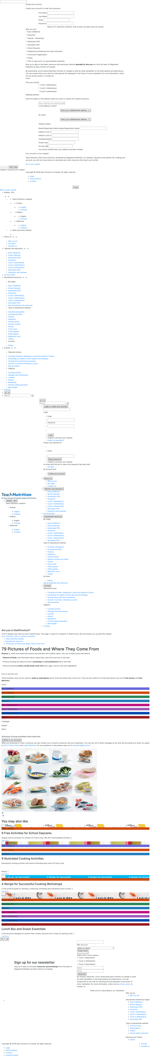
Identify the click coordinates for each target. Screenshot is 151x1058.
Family (30, 58)
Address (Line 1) (45, 132)
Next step (13, 167)
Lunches (11, 377)
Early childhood (14, 253)
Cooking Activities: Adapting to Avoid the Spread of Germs (31, 356)
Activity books (14, 322)
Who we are (12, 241)
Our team (11, 244)
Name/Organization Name (49, 128)
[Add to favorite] (4, 825)
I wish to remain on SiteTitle (24, 636)
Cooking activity (14, 373)
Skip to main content (8, 190)
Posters (11, 317)
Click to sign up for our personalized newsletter (46, 61)
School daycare (14, 255)
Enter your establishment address (74, 110)
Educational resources (53, 516)
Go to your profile (33, 164)
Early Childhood (34, 32)
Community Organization (37, 55)
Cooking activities (15, 314)
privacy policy (124, 984)
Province (42, 146)
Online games (13, 334)
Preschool (31, 35)
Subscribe (82, 974)
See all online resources (139, 1033)
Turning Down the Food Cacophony (22, 361)
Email (41, 20)
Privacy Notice (35, 179)
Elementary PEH (34, 41)
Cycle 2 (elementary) (48, 88)
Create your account (56, 474)
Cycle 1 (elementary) (48, 85)
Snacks (11, 380)
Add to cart (6, 897)
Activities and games (16, 312)
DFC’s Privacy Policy (12, 745)
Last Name (43, 16)
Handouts (12, 319)
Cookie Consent (12, 1055)
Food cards (12, 329)
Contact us (12, 246)
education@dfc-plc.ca (81, 745)
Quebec (11, 501)
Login (50, 435)
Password (42, 23)
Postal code (43, 143)
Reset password (54, 459)
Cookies (33, 181)
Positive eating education (18, 385)
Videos (11, 339)
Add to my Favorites (13, 740)
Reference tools (14, 336)
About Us (48, 478)
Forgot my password (56, 440)
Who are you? (82, 945)
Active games (13, 331)
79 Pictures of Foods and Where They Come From (25, 644)
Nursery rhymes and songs (58, 559)
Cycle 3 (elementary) (48, 91)
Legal (32, 176)
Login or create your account (55, 406)
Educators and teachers (17, 272)
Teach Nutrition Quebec (15, 639)
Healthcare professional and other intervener (45, 51)
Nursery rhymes (14, 324)
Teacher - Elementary (36, 38)
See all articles (14, 366)
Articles (47, 586)
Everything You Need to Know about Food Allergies (28, 359)
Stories (11, 327)
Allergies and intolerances (18, 375)
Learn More (9, 826)
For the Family (9, 275)
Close (75, 187)
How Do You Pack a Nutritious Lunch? (23, 364)
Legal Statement (30, 745)
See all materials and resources (20, 305)
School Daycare (34, 48)
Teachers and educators (53, 489)
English (23, 207)
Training (7, 390)
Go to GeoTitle (7, 636)
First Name (43, 13)
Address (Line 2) (45, 135)
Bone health (12, 387)
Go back (4, 167)
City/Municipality (45, 139)
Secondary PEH (34, 45)
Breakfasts (12, 382)
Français (24, 210)
